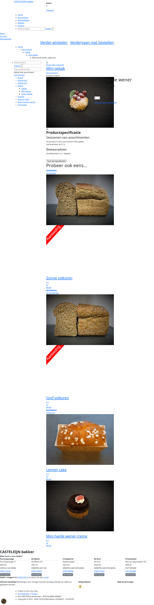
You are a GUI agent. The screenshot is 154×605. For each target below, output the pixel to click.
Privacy (34, 593)
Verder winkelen (53, 42)
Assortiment (26, 49)
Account (3, 36)
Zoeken (48, 28)
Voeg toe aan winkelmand (105, 102)
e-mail (46, 577)
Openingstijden (5, 575)
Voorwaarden (23, 593)
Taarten (21, 96)
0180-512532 (5, 571)
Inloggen (50, 10)
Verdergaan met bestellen (92, 42)
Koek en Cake (23, 99)
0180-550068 (68, 571)
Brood (20, 78)
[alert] (3, 601)
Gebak (27, 52)
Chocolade (22, 105)
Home (20, 47)
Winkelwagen (5, 39)
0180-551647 (99, 571)
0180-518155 (23, 577)
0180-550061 (36, 571)
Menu (2, 33)
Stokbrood (22, 83)
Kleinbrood (22, 80)
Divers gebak (26, 94)
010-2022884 (130, 571)
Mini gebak (33, 55)
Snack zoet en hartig (26, 102)
